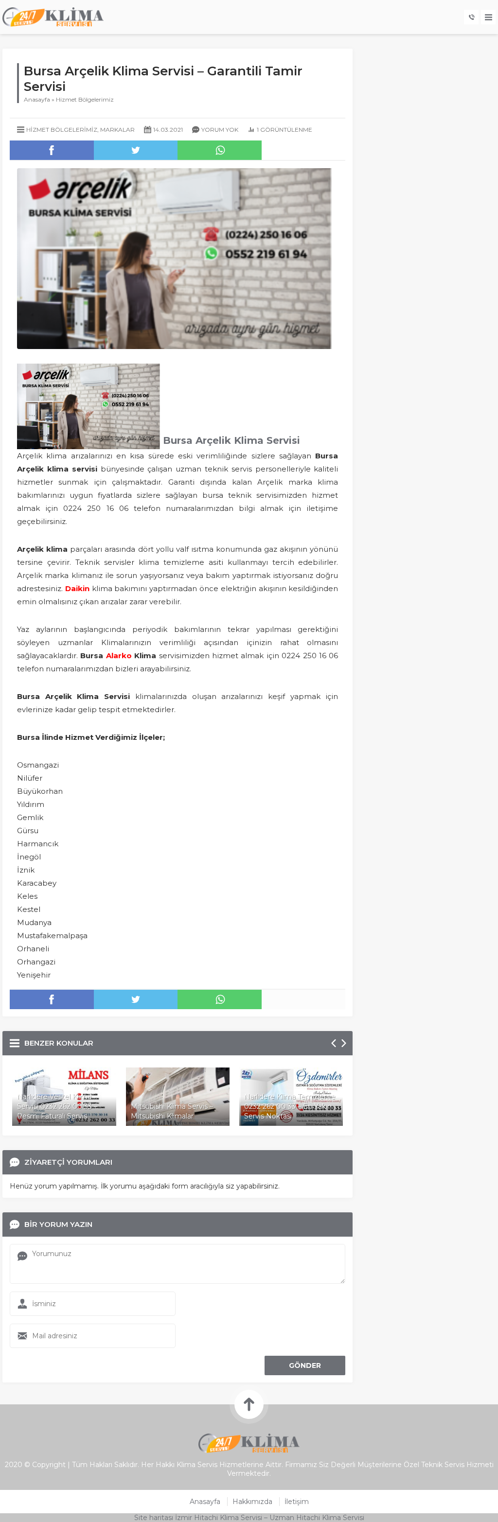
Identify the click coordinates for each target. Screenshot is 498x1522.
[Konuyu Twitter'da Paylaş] (136, 150)
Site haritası (153, 1517)
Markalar (117, 129)
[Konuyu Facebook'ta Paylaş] (52, 150)
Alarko (119, 655)
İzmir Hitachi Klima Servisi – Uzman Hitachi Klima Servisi (269, 1517)
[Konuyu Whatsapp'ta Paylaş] (220, 150)
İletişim (297, 1501)
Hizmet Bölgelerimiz (85, 99)
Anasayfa (37, 99)
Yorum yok (219, 129)
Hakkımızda (252, 1501)
